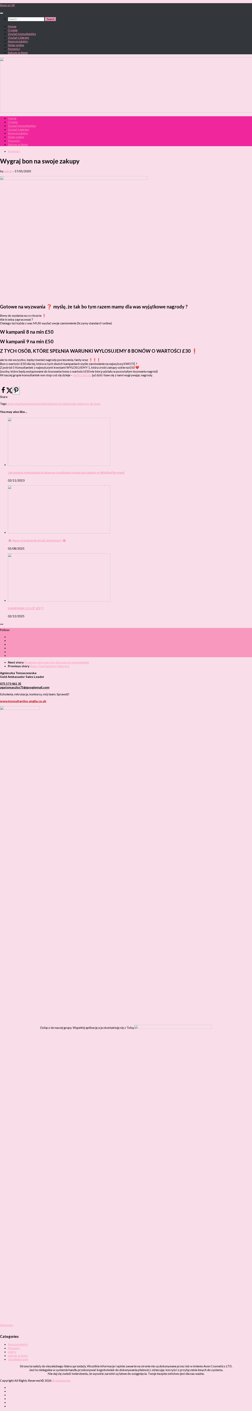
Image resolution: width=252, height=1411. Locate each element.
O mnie (13, 30)
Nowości (14, 49)
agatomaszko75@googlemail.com (24, 687)
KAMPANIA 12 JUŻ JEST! (26, 608)
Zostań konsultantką (22, 34)
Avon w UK (7, 5)
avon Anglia (16, 403)
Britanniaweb (61, 1380)
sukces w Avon (18, 1355)
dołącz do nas (82, 375)
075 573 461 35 (10, 683)
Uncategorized (18, 1359)
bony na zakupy (61, 403)
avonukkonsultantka (37, 403)
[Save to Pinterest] (16, 391)
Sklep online (16, 45)
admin (8, 171)
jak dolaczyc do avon (86, 403)
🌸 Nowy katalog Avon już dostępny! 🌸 (37, 540)
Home (12, 26)
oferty (12, 1352)
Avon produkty (18, 41)
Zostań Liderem (18, 37)
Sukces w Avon (18, 52)
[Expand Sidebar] (1, 624)
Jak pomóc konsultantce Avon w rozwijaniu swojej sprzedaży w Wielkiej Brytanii (66, 472)
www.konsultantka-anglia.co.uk (23, 701)
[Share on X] (9, 392)
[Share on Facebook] (3, 392)
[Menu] (1, 13)
